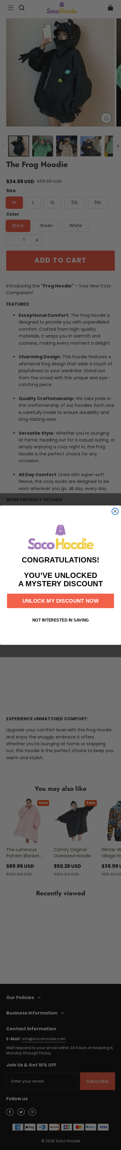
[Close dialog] (115, 511)
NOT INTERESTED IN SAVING (60, 620)
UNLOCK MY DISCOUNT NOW (60, 601)
